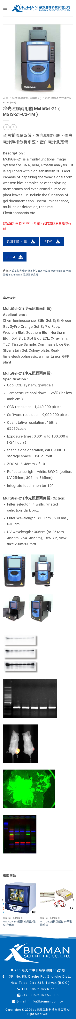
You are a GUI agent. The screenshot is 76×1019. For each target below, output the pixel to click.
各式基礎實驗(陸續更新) (26, 98)
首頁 (5, 98)
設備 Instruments (12, 274)
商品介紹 (9, 298)
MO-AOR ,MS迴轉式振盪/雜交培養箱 (19, 923)
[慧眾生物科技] (40, 8)
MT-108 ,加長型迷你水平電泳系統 (56, 923)
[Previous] (3, 907)
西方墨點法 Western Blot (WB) (54, 270)
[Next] (73, 907)
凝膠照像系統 (30, 274)
